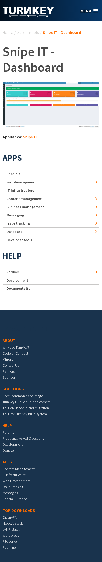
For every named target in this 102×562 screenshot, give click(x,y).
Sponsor (9, 377)
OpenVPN (10, 517)
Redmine (9, 547)
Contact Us (11, 365)
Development (17, 280)
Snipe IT (30, 137)
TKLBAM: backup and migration (26, 408)
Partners (9, 371)
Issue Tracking (13, 487)
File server (10, 541)
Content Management (19, 469)
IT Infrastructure (20, 190)
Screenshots (28, 32)
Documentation (19, 288)
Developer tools (19, 240)
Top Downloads (19, 510)
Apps (12, 158)
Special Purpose (15, 499)
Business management (25, 206)
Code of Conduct (15, 353)
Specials (13, 174)
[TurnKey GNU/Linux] (28, 15)
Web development (21, 182)
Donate (8, 450)
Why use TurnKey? (16, 347)
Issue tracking (18, 223)
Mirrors (8, 359)
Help (12, 256)
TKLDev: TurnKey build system (25, 414)
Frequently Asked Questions (23, 438)
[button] (89, 11)
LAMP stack (11, 529)
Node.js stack (13, 523)
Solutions (13, 388)
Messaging (15, 215)
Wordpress (11, 535)
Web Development (16, 481)
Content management (25, 198)
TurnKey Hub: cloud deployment (26, 402)
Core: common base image (23, 396)
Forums (13, 272)
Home (8, 32)
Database (14, 231)
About (9, 340)
